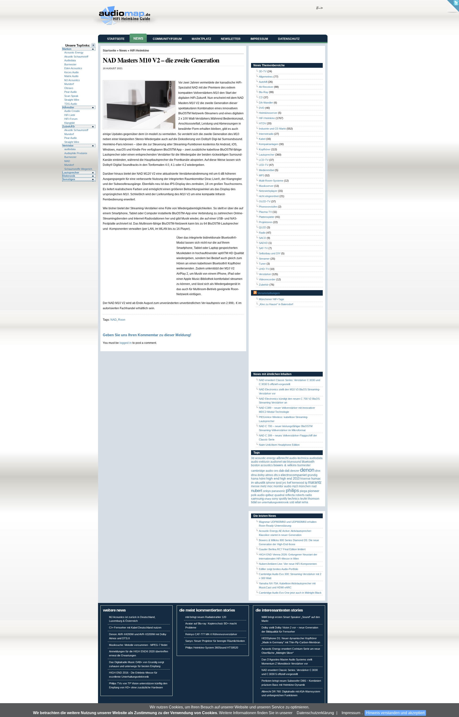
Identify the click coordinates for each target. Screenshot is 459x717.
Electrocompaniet (294, 475)
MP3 (261, 175)
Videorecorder (267, 279)
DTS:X (277, 475)
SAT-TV (263, 248)
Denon (307, 470)
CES (276, 470)
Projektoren (265, 222)
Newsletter (230, 39)
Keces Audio (71, 72)
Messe (255, 486)
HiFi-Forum (70, 118)
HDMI (262, 478)
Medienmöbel (266, 170)
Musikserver (266, 185)
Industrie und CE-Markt (272, 128)
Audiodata (70, 60)
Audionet (276, 461)
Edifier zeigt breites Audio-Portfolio (278, 569)
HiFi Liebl (69, 115)
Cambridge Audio (262, 470)
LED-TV (263, 164)
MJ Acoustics (72, 80)
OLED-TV (264, 201)
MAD (67, 161)
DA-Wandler (266, 102)
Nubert (256, 490)
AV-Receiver (266, 86)
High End (272, 478)
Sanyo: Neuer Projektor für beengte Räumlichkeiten (215, 640)
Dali (287, 470)
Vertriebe (67, 145)
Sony (275, 498)
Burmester (70, 64)
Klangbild (69, 122)
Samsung (257, 498)
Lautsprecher (70, 172)
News (138, 38)
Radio (262, 232)
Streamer (264, 258)
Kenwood (298, 482)
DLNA (254, 475)
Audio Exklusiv (260, 461)
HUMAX (316, 478)
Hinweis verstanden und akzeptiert (395, 713)
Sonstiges (68, 179)
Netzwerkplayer (268, 190)
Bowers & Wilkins (285, 465)
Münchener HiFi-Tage (271, 299)
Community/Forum (167, 39)
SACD (262, 237)
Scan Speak (71, 95)
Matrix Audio (71, 76)
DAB (281, 470)
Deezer (294, 470)
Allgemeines (266, 76)
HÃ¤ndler (68, 107)
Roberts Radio (303, 495)
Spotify (283, 498)
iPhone (270, 482)
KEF (289, 482)
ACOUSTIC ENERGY (265, 458)
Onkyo (267, 491)
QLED (262, 227)
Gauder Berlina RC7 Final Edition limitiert (282, 549)
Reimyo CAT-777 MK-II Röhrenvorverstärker (211, 634)
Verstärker (265, 274)
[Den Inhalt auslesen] (255, 293)
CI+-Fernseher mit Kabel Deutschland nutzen (135, 627)
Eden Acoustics (73, 68)
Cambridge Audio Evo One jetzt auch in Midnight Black (290, 592)
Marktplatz (201, 39)
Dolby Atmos (265, 475)
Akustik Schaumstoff (76, 56)
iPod (279, 482)
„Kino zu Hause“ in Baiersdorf (276, 304)
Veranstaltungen (268, 293)
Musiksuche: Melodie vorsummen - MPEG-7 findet (138, 645)
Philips (292, 490)
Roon (121, 319)
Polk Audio (258, 495)
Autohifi (263, 81)
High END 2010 (290, 478)
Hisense (305, 478)
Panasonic (278, 491)
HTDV (262, 123)
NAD (113, 319)
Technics (294, 498)
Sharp (267, 498)
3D (252, 458)
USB (292, 502)
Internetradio (266, 133)
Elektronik (68, 175)
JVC (284, 482)
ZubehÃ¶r (68, 126)
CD (261, 97)
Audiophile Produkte (75, 153)
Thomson (313, 498)
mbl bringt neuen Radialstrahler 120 (205, 617)
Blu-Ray (263, 92)
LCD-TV (263, 159)
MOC (270, 486)
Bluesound (294, 461)
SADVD (263, 242)
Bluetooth (308, 461)
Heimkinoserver (268, 112)
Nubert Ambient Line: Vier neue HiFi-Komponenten (288, 563)
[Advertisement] (159, 75)
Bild (284, 461)
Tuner (262, 263)
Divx (317, 470)
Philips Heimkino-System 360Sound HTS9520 (211, 647)
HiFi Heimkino (139, 50)
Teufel (303, 498)
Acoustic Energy (73, 52)
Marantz (315, 482)
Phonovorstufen (268, 206)
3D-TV (263, 71)
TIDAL (254, 502)
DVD (261, 107)
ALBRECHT (282, 458)
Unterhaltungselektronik (275, 502)
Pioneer (313, 491)
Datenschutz (289, 39)
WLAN (298, 502)
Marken (66, 48)
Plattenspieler (266, 216)
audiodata (70, 149)
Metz (263, 486)
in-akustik (258, 482)
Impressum (351, 713)
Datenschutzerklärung (315, 713)
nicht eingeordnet (269, 196)
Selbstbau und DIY (269, 253)
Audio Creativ (72, 111)
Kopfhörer (264, 149)
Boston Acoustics (262, 465)
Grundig (312, 475)
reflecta (290, 495)
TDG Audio (70, 103)
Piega (303, 491)
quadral (279, 495)
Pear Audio (70, 91)
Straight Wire (71, 99)
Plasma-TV (265, 211)
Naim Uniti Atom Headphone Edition (279, 444)
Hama (254, 478)
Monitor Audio (282, 486)
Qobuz (269, 495)
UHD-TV (264, 268)
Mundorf (69, 84)
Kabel (262, 138)
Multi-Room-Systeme (271, 180)
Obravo (68, 88)
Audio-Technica (299, 458)
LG (306, 482)
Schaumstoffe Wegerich (78, 168)
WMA (305, 502)
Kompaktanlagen (268, 144)
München (305, 486)
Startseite (116, 39)
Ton (259, 502)
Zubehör (264, 284)
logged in (126, 342)
